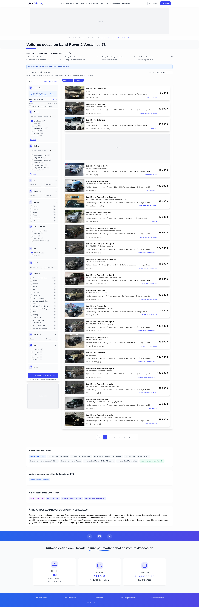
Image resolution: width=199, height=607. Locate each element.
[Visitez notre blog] (89, 536)
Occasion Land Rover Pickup (127, 461)
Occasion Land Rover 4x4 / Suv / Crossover (99, 461)
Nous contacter (41, 598)
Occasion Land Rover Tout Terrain (136, 456)
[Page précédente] (99, 437)
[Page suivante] (135, 437)
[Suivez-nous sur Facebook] (99, 536)
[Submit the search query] (51, 116)
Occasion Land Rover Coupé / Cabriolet (107, 456)
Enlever (52, 94)
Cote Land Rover (53, 498)
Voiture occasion (67, 3)
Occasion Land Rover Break (81, 456)
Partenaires (99, 598)
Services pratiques (95, 3)
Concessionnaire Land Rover (95, 498)
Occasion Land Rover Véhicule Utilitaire (43, 461)
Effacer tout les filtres (51, 81)
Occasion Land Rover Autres (71, 461)
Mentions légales (70, 598)
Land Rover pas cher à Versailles (152, 461)
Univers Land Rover (37, 498)
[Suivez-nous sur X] (109, 536)
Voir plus (33, 140)
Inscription (165, 3)
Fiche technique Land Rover (72, 498)
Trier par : (151, 72)
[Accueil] (69, 38)
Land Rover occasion (37, 456)
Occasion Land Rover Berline (58, 456)
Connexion (153, 3)
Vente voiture (81, 3)
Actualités (126, 3)
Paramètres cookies (157, 598)
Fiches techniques (113, 3)
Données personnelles (128, 598)
